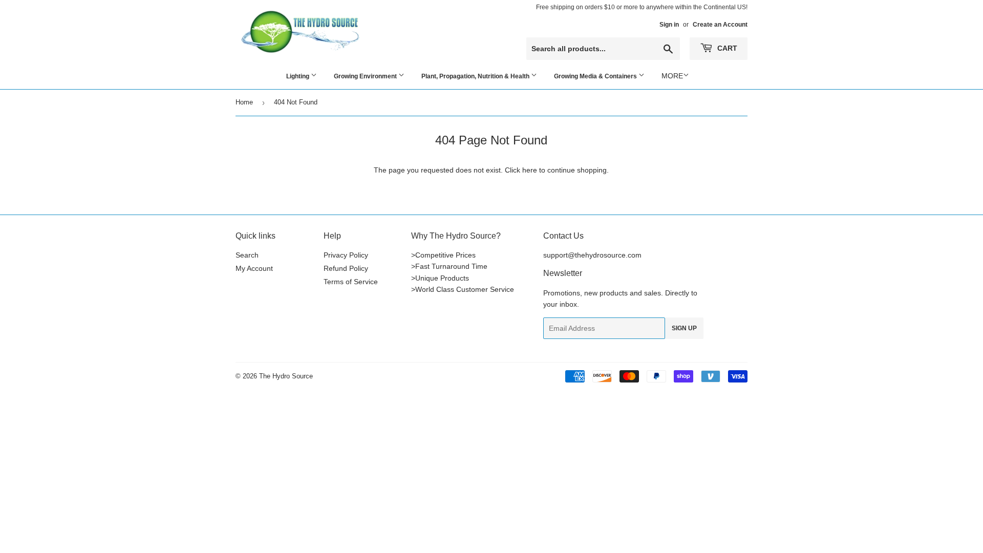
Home (244, 102)
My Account (254, 268)
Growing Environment (366, 76)
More (672, 76)
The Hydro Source (286, 376)
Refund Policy (346, 268)
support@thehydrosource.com (592, 255)
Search (247, 255)
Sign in (669, 24)
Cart (726, 48)
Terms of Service (351, 282)
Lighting (298, 76)
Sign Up (684, 328)
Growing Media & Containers (596, 76)
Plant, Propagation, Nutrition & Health (476, 76)
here (529, 170)
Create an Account (720, 24)
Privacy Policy (346, 255)
